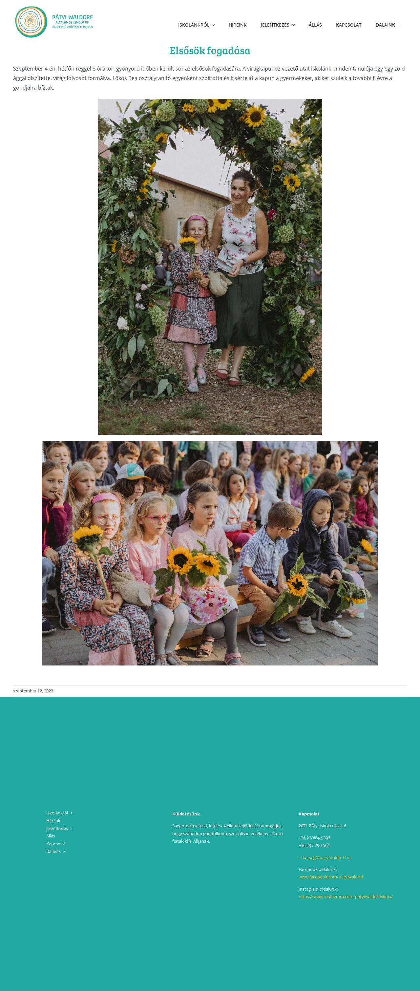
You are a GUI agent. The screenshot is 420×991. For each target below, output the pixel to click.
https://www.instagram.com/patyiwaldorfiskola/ (346, 896)
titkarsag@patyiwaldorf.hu (324, 857)
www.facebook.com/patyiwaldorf (331, 877)
